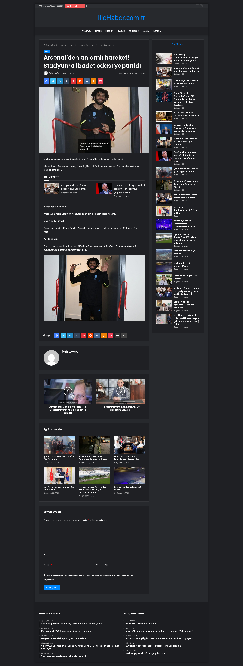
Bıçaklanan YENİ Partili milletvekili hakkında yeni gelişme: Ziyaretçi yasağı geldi (186, 320)
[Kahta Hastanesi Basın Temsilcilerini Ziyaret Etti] (129, 445)
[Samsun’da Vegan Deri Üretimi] (164, 279)
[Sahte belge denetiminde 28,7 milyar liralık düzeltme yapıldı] (164, 58)
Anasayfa (86, 31)
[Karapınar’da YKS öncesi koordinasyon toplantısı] (51, 188)
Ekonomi (109, 31)
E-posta (48, 565)
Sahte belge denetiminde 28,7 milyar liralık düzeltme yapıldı (186, 57)
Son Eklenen (178, 44)
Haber (98, 31)
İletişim (157, 31)
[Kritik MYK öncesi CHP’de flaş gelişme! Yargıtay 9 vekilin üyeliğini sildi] (164, 292)
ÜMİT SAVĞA (54, 73)
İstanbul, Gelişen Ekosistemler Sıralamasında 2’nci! (184, 223)
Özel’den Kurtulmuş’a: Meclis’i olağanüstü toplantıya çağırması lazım (129, 189)
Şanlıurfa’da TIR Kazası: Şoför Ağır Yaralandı (59, 457)
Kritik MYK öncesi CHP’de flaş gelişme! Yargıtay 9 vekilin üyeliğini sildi (186, 291)
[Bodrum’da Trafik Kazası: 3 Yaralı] (129, 475)
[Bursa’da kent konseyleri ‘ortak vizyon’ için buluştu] (164, 142)
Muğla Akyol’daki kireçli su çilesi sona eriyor (105, 6)
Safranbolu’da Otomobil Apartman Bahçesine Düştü (93, 457)
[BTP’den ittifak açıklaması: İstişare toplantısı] (164, 305)
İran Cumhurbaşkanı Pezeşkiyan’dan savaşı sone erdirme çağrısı (185, 128)
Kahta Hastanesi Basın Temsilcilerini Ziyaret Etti (126, 457)
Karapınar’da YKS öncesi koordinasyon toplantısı (186, 69)
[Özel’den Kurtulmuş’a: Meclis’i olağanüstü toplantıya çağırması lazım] (104, 188)
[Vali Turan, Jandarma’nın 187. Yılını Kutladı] (59, 475)
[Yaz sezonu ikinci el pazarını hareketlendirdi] (164, 116)
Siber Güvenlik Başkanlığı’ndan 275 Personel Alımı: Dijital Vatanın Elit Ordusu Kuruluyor (184, 99)
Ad (46, 554)
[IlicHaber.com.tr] (121, 17)
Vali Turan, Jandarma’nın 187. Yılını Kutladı (59, 488)
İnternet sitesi (102, 565)
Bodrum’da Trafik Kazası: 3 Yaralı (127, 488)
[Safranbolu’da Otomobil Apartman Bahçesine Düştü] (94, 445)
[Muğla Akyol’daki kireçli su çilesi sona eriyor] (164, 84)
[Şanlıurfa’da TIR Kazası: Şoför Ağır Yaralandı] (59, 445)
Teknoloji (134, 31)
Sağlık (121, 31)
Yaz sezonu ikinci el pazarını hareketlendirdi (186, 114)
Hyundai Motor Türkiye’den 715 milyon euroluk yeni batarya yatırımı (92, 490)
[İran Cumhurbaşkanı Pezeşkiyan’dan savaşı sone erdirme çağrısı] (164, 129)
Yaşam (146, 31)
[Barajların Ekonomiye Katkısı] (164, 254)
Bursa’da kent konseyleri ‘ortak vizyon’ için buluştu (186, 141)
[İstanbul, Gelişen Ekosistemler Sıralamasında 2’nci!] (164, 224)
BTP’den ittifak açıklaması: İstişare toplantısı (184, 304)
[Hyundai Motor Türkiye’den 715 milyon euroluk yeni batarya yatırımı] (94, 475)
